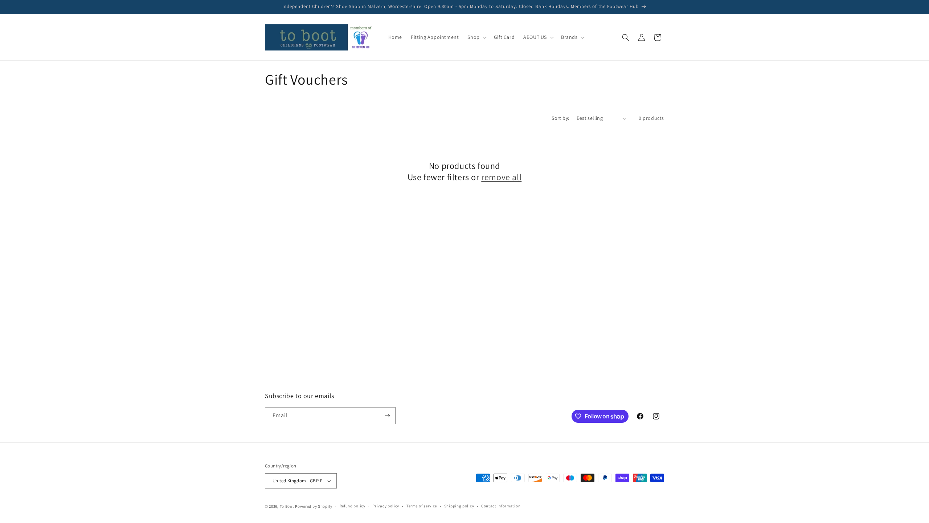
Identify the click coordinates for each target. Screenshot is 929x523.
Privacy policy (385, 505)
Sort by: (560, 118)
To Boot (287, 506)
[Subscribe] (387, 415)
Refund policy (352, 505)
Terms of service (421, 505)
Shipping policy (459, 505)
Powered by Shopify (313, 506)
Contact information (500, 505)
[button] (476, 37)
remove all (501, 177)
